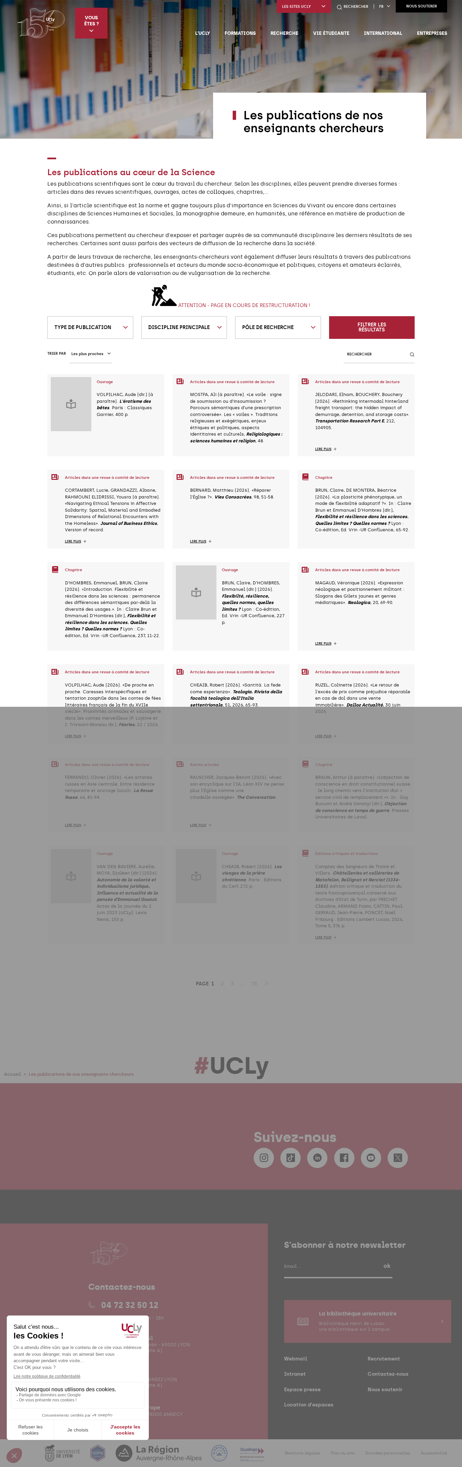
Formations (240, 33)
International (383, 33)
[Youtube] (371, 1158)
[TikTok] (290, 1158)
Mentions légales (302, 1453)
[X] (398, 1158)
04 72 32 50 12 (129, 1305)
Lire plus (323, 449)
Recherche (284, 33)
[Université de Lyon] (62, 1457)
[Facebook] (344, 1158)
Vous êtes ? (91, 21)
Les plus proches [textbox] (87, 354)
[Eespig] (98, 1457)
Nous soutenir (421, 6)
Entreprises (432, 33)
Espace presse (302, 1389)
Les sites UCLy (296, 6)
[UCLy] (41, 23)
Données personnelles (387, 1453)
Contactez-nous (388, 1373)
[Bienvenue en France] (220, 1457)
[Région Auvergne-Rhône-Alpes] (159, 1457)
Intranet (295, 1373)
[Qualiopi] (252, 1457)
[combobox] (90, 327)
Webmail (295, 1358)
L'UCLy (202, 33)
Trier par (56, 353)
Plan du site (342, 1453)
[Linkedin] (317, 1158)
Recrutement (384, 1358)
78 (254, 984)
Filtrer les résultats (371, 327)
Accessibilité (434, 1453)
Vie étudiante (331, 33)
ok (387, 1265)
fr (381, 6)
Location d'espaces (308, 1404)
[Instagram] (264, 1158)
